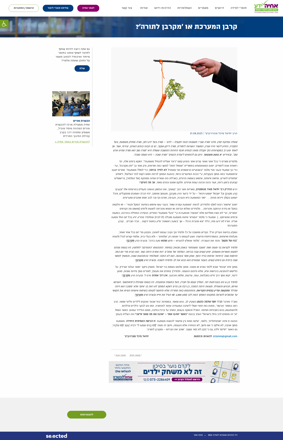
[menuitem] (238, 8)
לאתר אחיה (88, 8)
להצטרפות (86, 414)
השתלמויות (184, 8)
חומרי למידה (239, 8)
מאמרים (203, 8)
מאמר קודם (135, 355)
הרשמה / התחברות (24, 8)
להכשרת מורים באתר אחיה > (72, 142)
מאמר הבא (120, 355)
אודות (144, 8)
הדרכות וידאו (162, 8)
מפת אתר (198, 435)
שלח (82, 68)
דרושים (219, 8)
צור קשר (127, 8)
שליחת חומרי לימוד (58, 8)
